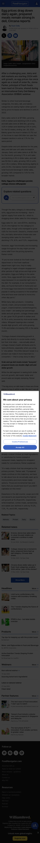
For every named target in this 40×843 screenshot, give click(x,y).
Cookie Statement (29, 436)
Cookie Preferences (20, 442)
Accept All (20, 447)
